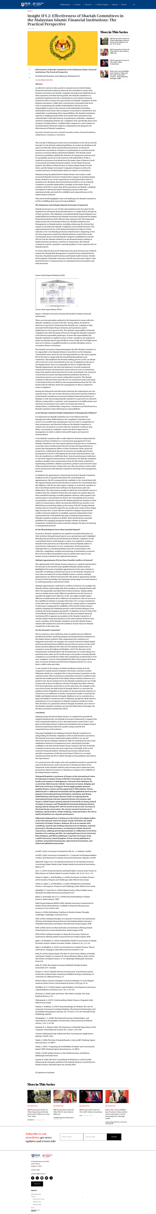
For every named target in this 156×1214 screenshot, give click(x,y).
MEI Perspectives (32, 1106)
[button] (134, 4)
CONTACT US (37, 1184)
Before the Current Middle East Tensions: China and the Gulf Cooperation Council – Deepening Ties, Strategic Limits (119, 74)
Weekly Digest (37, 1204)
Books (32, 1207)
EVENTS (33, 1211)
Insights (29, 11)
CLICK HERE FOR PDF (44, 80)
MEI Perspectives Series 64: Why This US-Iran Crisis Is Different (119, 51)
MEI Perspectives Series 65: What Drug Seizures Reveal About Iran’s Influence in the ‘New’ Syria (119, 41)
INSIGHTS (34, 1190)
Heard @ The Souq (38, 1199)
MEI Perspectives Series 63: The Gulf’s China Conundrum (119, 62)
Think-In (33, 1196)
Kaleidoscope (37, 1201)
